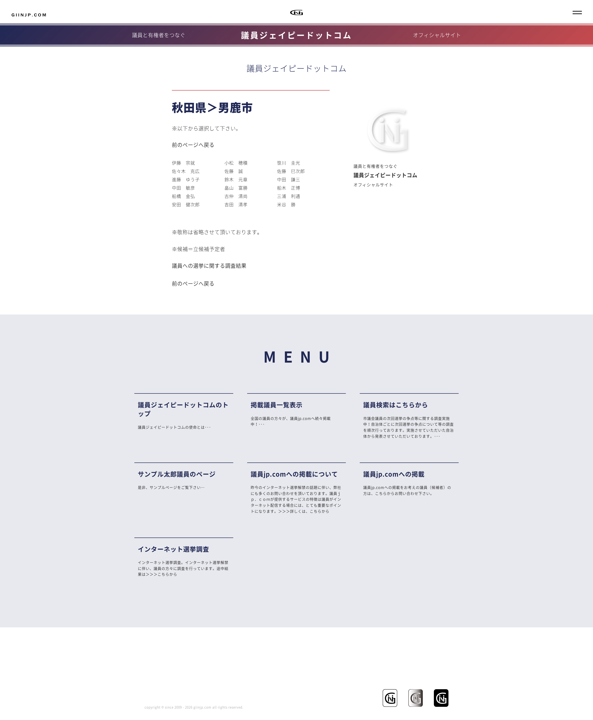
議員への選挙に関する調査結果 (209, 265)
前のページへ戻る (193, 144)
